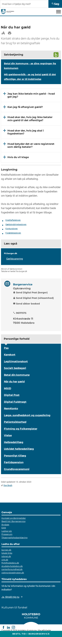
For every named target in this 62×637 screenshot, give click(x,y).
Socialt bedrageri (15, 368)
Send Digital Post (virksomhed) (33, 297)
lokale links (6, 553)
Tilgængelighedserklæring (14, 537)
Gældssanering (14, 258)
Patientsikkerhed (15, 421)
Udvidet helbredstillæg (19, 448)
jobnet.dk (6, 556)
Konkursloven (11, 229)
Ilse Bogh (7, 485)
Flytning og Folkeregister (20, 428)
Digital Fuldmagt (15, 401)
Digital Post (12, 395)
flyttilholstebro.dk (10, 563)
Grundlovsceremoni (16, 469)
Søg (55, 4)
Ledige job (6, 531)
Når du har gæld (14, 381)
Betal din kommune (17, 374)
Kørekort (9, 354)
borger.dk (6, 550)
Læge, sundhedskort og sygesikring (27, 415)
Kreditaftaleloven (13, 220)
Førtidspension (13, 462)
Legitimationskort (16, 361)
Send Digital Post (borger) (30, 292)
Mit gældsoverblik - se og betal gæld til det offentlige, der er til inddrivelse (30, 77)
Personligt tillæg (15, 455)
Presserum (6, 534)
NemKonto (11, 408)
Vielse (8, 435)
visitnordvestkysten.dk (12, 572)
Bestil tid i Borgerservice (13, 521)
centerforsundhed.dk (11, 569)
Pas (6, 347)
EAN (3, 527)
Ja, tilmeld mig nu (10, 597)
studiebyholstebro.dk (12, 566)
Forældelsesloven (13, 233)
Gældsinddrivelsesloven (15, 224)
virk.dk (4, 559)
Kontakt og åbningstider (13, 518)
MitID (7, 388)
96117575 (19, 312)
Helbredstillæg (13, 442)
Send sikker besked (26, 303)
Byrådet (5, 524)
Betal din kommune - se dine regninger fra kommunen (30, 66)
